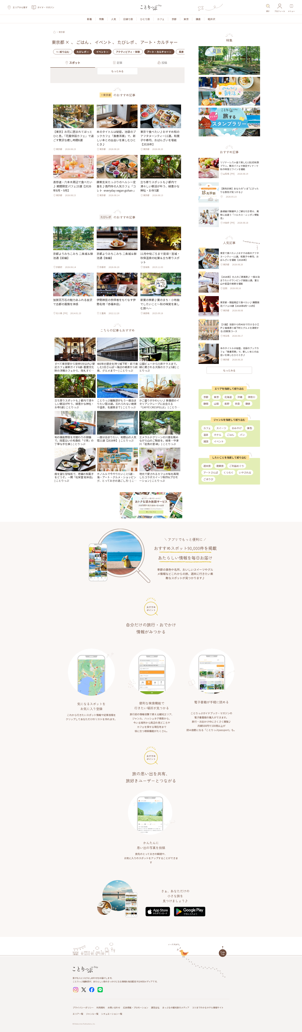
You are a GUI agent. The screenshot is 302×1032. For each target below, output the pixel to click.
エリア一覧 (78, 1013)
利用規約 (100, 1007)
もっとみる (117, 71)
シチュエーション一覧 (111, 1013)
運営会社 (155, 1007)
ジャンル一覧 (92, 1013)
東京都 (62, 32)
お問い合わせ (114, 1007)
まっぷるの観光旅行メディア (175, 1007)
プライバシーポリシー (83, 1007)
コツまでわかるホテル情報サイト (208, 1007)
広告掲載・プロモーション (135, 1007)
